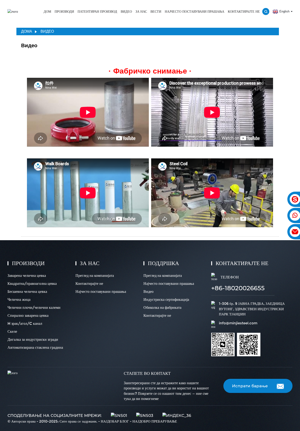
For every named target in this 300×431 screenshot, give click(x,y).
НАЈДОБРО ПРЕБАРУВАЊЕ (154, 421)
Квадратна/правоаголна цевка (32, 283)
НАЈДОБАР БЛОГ (115, 421)
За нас (141, 11)
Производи (64, 11)
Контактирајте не (244, 11)
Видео (126, 11)
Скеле (12, 331)
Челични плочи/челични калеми (34, 307)
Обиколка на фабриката (162, 307)
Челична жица (19, 299)
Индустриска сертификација (166, 299)
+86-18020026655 (238, 288)
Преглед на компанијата (94, 275)
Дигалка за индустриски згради (33, 339)
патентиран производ (97, 11)
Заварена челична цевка (27, 275)
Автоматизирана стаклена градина (35, 347)
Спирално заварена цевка (28, 315)
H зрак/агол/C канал (25, 323)
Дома (26, 31)
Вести (155, 11)
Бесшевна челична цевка (27, 291)
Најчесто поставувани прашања (194, 11)
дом (47, 11)
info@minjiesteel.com (238, 323)
